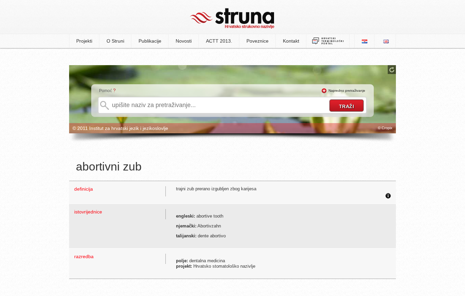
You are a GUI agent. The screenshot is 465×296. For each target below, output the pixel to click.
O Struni (115, 41)
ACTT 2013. (219, 41)
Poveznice (257, 41)
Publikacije (150, 41)
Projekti (84, 41)
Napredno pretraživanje (346, 90)
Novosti (184, 41)
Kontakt (291, 41)
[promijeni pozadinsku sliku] (391, 69)
